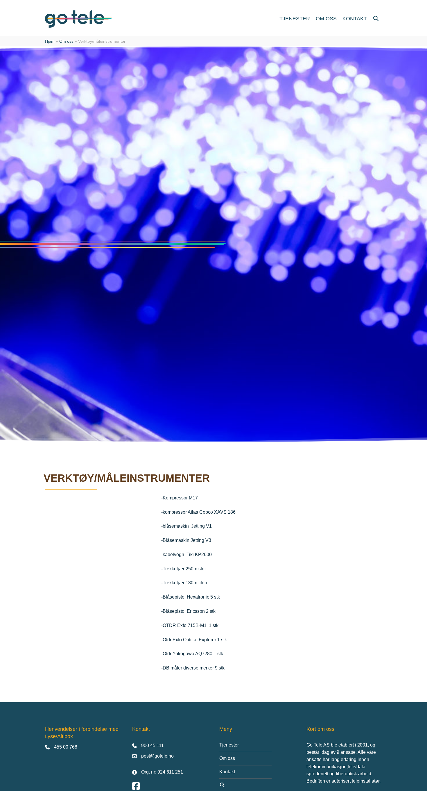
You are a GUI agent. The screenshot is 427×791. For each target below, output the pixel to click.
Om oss (66, 41)
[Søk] (376, 19)
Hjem (50, 41)
